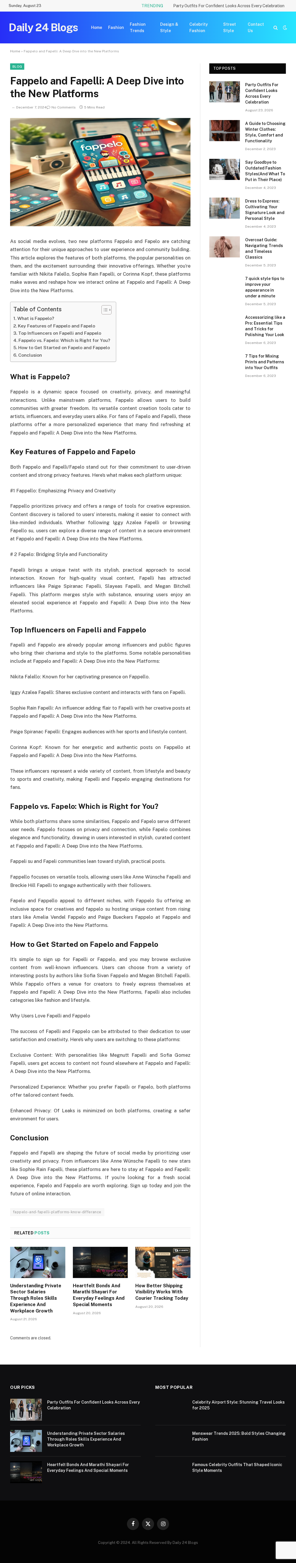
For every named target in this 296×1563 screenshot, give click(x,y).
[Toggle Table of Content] (103, 310)
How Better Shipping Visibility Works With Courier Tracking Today (161, 1292)
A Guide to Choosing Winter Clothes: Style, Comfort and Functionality (265, 132)
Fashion (116, 27)
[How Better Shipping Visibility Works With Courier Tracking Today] (162, 1262)
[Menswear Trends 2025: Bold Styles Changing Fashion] (171, 1441)
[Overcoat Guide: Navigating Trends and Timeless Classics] (224, 246)
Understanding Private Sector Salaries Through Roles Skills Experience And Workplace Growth (35, 1298)
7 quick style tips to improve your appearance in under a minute (264, 287)
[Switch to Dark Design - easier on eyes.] (284, 27)
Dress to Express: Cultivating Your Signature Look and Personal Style (264, 210)
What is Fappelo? (35, 318)
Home (96, 27)
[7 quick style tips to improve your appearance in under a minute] (224, 285)
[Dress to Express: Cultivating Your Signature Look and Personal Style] (224, 208)
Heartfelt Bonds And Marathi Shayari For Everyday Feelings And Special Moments (99, 1295)
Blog (17, 66)
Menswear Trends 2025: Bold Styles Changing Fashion (239, 1436)
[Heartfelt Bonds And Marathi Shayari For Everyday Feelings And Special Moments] (100, 1262)
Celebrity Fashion (198, 27)
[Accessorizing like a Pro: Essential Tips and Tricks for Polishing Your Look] (224, 324)
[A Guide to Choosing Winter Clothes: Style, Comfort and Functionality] (224, 130)
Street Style (229, 27)
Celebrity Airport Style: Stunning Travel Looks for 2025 (238, 1405)
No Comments (63, 107)
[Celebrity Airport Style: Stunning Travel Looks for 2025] (171, 1410)
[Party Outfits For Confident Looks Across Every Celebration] (224, 91)
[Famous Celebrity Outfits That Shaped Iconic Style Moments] (171, 1472)
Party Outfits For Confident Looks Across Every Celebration (228, 5)
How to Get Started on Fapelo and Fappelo (64, 347)
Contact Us (256, 27)
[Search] (275, 27)
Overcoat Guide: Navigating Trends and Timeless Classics (264, 248)
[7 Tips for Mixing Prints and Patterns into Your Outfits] (224, 363)
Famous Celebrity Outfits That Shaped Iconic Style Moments (237, 1467)
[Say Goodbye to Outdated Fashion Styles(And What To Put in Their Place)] (224, 169)
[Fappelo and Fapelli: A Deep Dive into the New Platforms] (100, 224)
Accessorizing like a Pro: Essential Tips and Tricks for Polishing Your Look (265, 326)
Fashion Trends (138, 27)
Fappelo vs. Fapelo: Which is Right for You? (64, 340)
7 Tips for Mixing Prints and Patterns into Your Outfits (264, 362)
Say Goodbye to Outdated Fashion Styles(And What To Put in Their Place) (265, 171)
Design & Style (169, 27)
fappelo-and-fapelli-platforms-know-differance (57, 1212)
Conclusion (30, 355)
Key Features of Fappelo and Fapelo (56, 326)
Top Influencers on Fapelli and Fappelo (59, 333)
